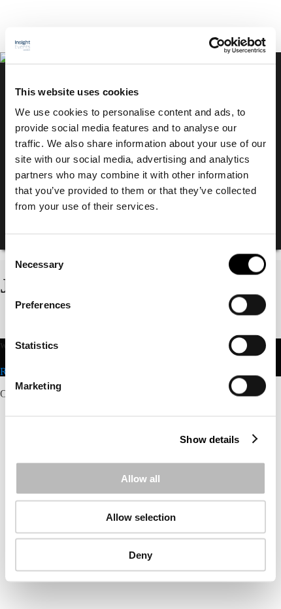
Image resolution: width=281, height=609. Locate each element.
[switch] (247, 305)
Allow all (140, 478)
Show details (209, 438)
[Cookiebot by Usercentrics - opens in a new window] (209, 45)
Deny (140, 555)
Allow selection (141, 516)
